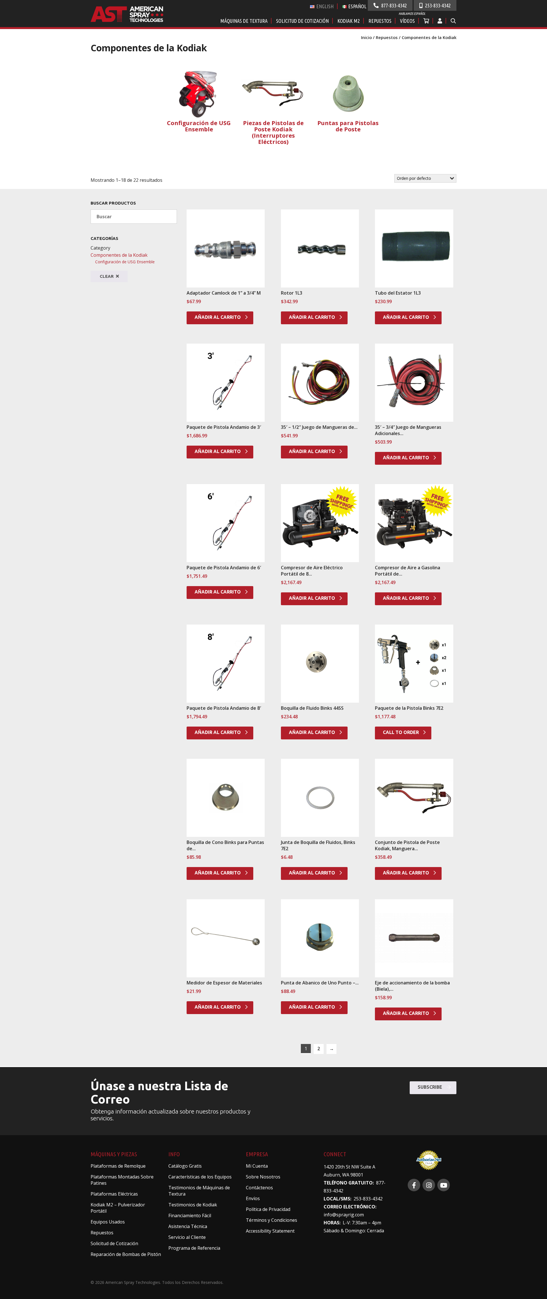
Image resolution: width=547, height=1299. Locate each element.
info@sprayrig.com (344, 1215)
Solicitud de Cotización (302, 21)
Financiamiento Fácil (189, 1215)
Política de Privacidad (268, 1209)
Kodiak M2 (348, 21)
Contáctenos (259, 1187)
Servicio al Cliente (187, 1237)
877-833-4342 (393, 5)
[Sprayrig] (414, 1185)
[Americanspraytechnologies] (429, 1185)
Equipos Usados (108, 1222)
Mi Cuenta (257, 1166)
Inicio (366, 37)
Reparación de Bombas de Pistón (126, 1254)
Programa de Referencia (194, 1248)
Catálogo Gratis (185, 1166)
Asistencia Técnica (187, 1226)
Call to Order (401, 732)
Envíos (253, 1198)
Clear (107, 276)
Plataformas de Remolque (118, 1166)
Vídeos (407, 21)
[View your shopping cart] (426, 21)
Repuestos (379, 21)
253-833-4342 (437, 5)
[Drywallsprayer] (443, 1185)
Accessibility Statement (270, 1231)
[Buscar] (453, 21)
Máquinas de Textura (244, 21)
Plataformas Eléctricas (114, 1194)
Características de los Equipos (200, 1177)
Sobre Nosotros (263, 1177)
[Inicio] (134, 19)
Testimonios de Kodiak (192, 1205)
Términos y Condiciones (271, 1220)
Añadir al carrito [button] (218, 317)
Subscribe (430, 1087)
